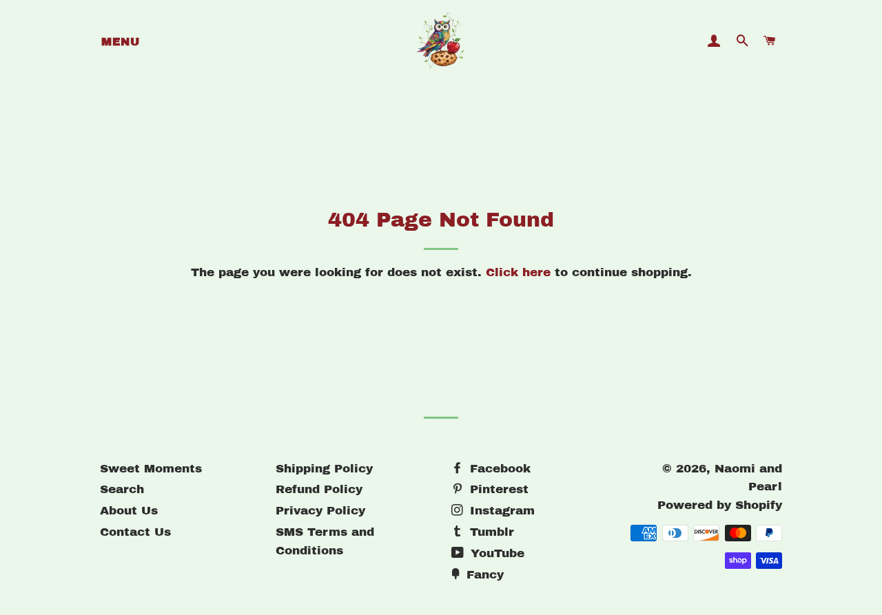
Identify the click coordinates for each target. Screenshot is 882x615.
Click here (518, 272)
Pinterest (497, 489)
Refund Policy (319, 489)
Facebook (498, 468)
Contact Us (135, 532)
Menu (120, 42)
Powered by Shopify (719, 505)
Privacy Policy (320, 510)
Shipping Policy (324, 468)
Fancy (483, 574)
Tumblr (490, 532)
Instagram (500, 510)
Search (122, 489)
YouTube (495, 553)
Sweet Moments (151, 468)
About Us (129, 510)
